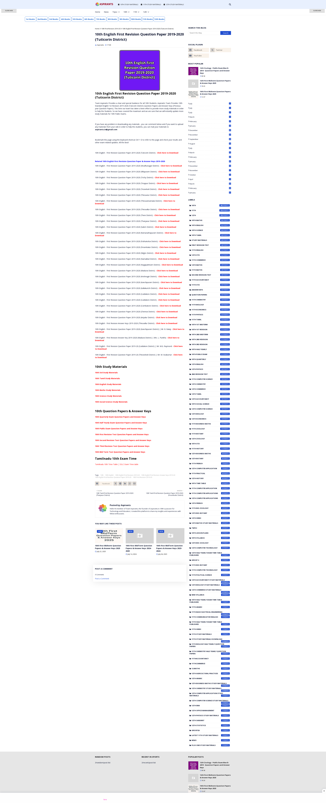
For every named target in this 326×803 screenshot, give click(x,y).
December (210, 130)
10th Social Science (207, 404)
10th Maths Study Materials (107, 390)
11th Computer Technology (207, 570)
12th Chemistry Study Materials (207, 689)
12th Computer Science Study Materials (210, 701)
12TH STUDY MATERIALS (175, 4)
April (210, 179)
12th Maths (207, 265)
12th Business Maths (207, 453)
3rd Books (53, 19)
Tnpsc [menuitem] (114, 12)
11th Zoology (207, 429)
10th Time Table (207, 483)
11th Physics (207, 314)
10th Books (136, 19)
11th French (207, 463)
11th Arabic (207, 607)
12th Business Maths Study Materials (209, 684)
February (210, 121)
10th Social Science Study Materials (111, 402)
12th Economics (207, 419)
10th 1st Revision (207, 329)
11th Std (207, 285)
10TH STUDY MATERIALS (129, 4)
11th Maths (207, 270)
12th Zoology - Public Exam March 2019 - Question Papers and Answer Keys (215, 70)
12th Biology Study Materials (207, 585)
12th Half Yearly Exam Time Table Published (206, 554)
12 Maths (207, 668)
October (210, 175)
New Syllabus (207, 595)
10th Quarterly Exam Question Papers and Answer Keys (120, 417)
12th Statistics (207, 725)
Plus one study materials (207, 745)
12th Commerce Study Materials (207, 590)
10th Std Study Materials (106, 372)
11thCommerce (207, 663)
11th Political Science (207, 575)
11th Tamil (207, 319)
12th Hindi (207, 518)
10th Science (207, 230)
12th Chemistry (207, 384)
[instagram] (221, 12)
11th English (207, 250)
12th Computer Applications (207, 498)
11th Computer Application (207, 488)
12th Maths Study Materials (207, 523)
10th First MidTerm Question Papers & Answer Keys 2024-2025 (139, 548)
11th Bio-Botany (207, 565)
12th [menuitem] (145, 12)
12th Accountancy (207, 399)
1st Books (30, 19)
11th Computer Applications (207, 493)
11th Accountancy (207, 280)
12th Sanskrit (207, 720)
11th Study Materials (207, 634)
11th (207, 210)
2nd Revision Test (207, 374)
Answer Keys (207, 290)
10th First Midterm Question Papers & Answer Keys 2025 (108, 547)
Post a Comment (102, 578)
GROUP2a (207, 730)
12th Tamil (207, 394)
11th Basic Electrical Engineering (207, 612)
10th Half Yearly (207, 349)
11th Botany (207, 434)
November (210, 135)
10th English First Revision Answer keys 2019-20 (158, 475)
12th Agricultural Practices (207, 673)
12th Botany (207, 458)
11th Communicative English (207, 617)
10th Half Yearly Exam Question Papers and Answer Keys (121, 422)
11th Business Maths (207, 424)
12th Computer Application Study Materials (206, 694)
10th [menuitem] (125, 12)
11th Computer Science (207, 379)
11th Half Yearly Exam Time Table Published (206, 623)
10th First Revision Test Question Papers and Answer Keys (122, 434)
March (210, 117)
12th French (207, 503)
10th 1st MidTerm (207, 324)
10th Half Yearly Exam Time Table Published (206, 601)
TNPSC (207, 528)
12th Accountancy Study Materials (208, 580)
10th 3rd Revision (207, 344)
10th (102, 475)
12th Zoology (207, 439)
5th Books (77, 19)
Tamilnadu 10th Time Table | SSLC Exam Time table (116, 464)
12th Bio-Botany (207, 513)
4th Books (65, 19)
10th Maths (207, 220)
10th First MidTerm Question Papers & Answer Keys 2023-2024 (169, 548)
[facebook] (213, 12)
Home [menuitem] (97, 12)
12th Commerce (207, 389)
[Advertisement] (9, 49)
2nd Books (42, 19)
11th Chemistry (207, 300)
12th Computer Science (207, 409)
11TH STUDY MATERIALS (152, 4)
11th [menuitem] (135, 12)
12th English (207, 364)
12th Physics (207, 369)
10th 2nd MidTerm (207, 334)
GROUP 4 (207, 560)
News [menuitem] (106, 12)
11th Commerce (207, 260)
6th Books (89, 19)
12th (207, 215)
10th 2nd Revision (207, 339)
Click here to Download (167, 153)
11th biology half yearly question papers (206, 645)
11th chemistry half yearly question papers (207, 652)
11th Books (147, 19)
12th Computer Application (207, 468)
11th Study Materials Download (207, 640)
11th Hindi (207, 629)
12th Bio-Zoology (207, 543)
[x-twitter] (217, 12)
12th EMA (207, 705)
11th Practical (207, 473)
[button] (9, 11)
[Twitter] (115, 484)
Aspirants (100, 45)
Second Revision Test (207, 275)
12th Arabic (207, 678)
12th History (207, 478)
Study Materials (207, 240)
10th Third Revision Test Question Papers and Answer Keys (122, 446)
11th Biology (207, 305)
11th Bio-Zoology (207, 508)
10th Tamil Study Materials (107, 378)
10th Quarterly (207, 359)
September (210, 139)
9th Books (124, 19)
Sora (105, 799)
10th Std (207, 443)
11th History (207, 448)
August (210, 144)
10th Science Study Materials (108, 396)
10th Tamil (207, 235)
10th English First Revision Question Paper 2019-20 (113, 477)
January (210, 126)
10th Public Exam (207, 354)
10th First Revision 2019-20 (110, 29)
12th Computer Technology (207, 548)
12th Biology (207, 414)
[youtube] (198, 55)
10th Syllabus (207, 538)
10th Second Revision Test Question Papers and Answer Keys (123, 440)
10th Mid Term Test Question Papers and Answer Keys (120, 452)
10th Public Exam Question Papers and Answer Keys (118, 428)
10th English (109, 475)
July (210, 103)
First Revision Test (207, 245)
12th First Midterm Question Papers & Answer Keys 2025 (215, 82)
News (207, 740)
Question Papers (207, 295)
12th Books (159, 19)
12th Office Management (207, 710)
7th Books (100, 19)
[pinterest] (226, 12)
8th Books (112, 19)
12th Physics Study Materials (207, 715)
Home (97, 29)
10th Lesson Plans (207, 533)
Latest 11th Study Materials (207, 735)
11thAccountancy (207, 658)
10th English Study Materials (108, 384)
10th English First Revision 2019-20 (127, 475)
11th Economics (207, 309)
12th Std (207, 255)
